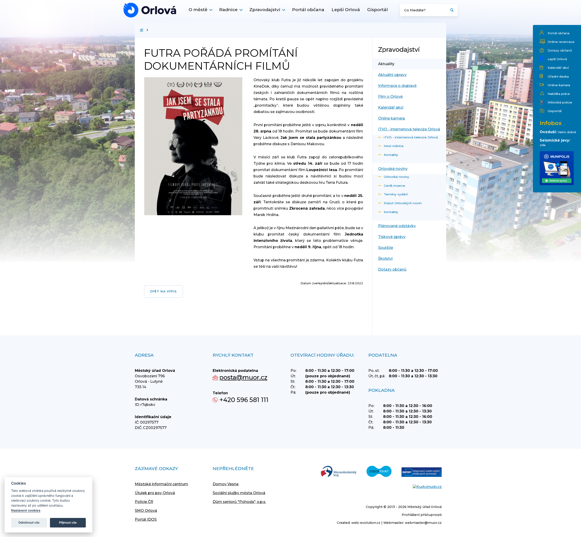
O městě (198, 9)
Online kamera (559, 85)
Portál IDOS (146, 519)
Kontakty (391, 155)
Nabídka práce (559, 94)
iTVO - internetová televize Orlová (409, 129)
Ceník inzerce (394, 185)
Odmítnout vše (28, 522)
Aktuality (386, 64)
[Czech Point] (379, 472)
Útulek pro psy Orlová (155, 493)
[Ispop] (421, 472)
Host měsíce (394, 146)
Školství (385, 258)
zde (543, 145)
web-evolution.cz (365, 523)
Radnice (228, 9)
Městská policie (560, 102)
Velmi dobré (567, 132)
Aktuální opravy (392, 75)
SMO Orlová (146, 510)
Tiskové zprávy (392, 237)
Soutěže (385, 247)
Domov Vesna (226, 484)
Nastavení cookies (25, 510)
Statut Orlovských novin (403, 203)
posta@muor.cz (243, 377)
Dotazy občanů (560, 50)
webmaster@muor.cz (423, 523)
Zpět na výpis (163, 291)
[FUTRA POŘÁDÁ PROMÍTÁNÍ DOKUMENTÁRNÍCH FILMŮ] (149, 10)
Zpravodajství (264, 9)
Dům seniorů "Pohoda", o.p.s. (239, 502)
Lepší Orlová (346, 9)
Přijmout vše (68, 522)
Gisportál (377, 9)
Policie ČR (144, 502)
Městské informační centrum (161, 484)
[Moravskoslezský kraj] (339, 472)
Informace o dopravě (397, 85)
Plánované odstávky (397, 226)
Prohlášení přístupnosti (422, 515)
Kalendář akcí (558, 67)
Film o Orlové (390, 96)
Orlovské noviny (393, 169)
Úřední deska (558, 76)
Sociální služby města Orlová (239, 493)
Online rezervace (561, 42)
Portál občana (308, 9)
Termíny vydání (396, 194)
